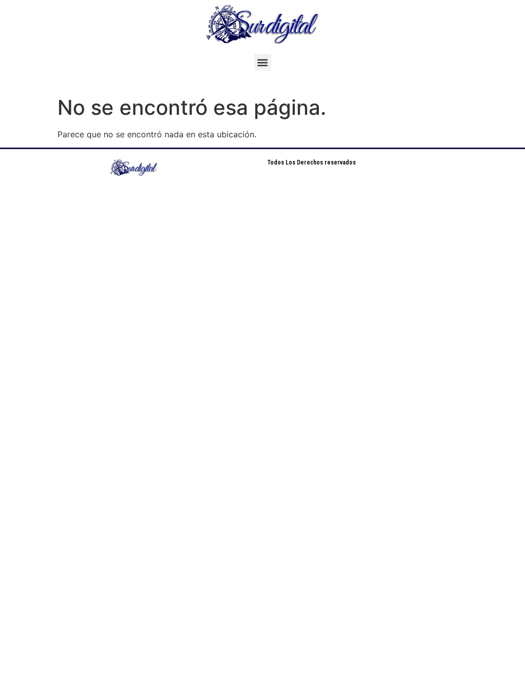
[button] (262, 62)
